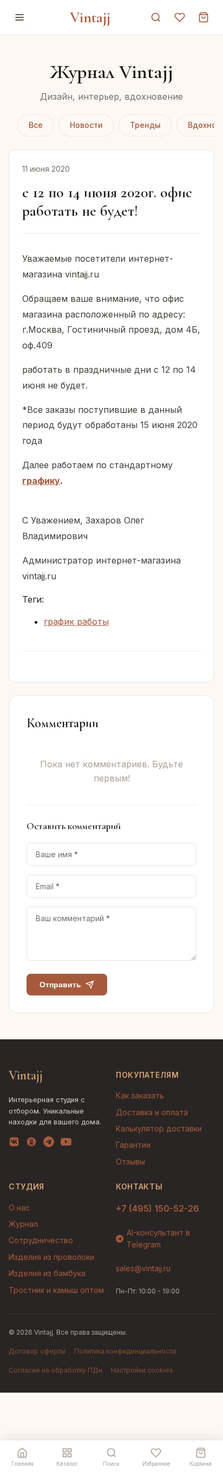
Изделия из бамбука (47, 1273)
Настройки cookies (142, 1370)
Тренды (145, 125)
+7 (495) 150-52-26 (157, 1208)
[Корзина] (203, 17)
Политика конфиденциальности (125, 1351)
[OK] (31, 1143)
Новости (86, 125)
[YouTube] (66, 1143)
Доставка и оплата (152, 1112)
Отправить (60, 984)
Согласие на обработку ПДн (55, 1370)
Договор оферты (37, 1351)
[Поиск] (156, 17)
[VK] (14, 1143)
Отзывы (130, 1161)
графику (41, 480)
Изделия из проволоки (51, 1256)
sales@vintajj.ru (143, 1268)
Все (36, 125)
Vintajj (90, 17)
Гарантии (133, 1144)
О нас (19, 1207)
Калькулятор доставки (159, 1128)
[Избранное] (180, 17)
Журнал (23, 1223)
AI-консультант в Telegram (158, 1238)
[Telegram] (48, 1143)
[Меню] (19, 17)
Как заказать (140, 1095)
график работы (76, 621)
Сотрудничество (41, 1240)
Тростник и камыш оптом (56, 1290)
